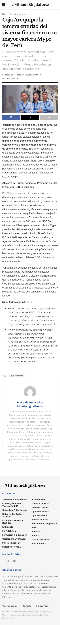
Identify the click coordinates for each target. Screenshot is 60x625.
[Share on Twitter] (30, 117)
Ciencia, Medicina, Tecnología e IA (12, 504)
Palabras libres (40, 519)
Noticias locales (40, 507)
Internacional (39, 499)
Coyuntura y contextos (14, 510)
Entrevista (7, 527)
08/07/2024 (12, 78)
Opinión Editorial (40, 511)
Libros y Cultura (40, 503)
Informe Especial (11, 543)
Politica (35, 535)
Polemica (36, 531)
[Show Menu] (3, 4)
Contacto (26, 606)
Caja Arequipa (16, 376)
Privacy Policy (42, 606)
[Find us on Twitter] (8, 561)
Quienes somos (9, 606)
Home (5, 14)
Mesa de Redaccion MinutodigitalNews (23, 75)
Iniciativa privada (18, 14)
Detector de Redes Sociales (12, 515)
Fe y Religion (9, 531)
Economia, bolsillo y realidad (12, 521)
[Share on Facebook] (11, 117)
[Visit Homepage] (31, 5)
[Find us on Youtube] (14, 561)
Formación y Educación (14, 535)
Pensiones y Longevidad (44, 523)
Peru (34, 527)
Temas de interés (41, 539)
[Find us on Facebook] (3, 561)
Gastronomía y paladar (14, 539)
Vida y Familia (39, 543)
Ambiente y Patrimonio (14, 499)
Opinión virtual (39, 515)
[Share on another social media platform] (49, 117)
